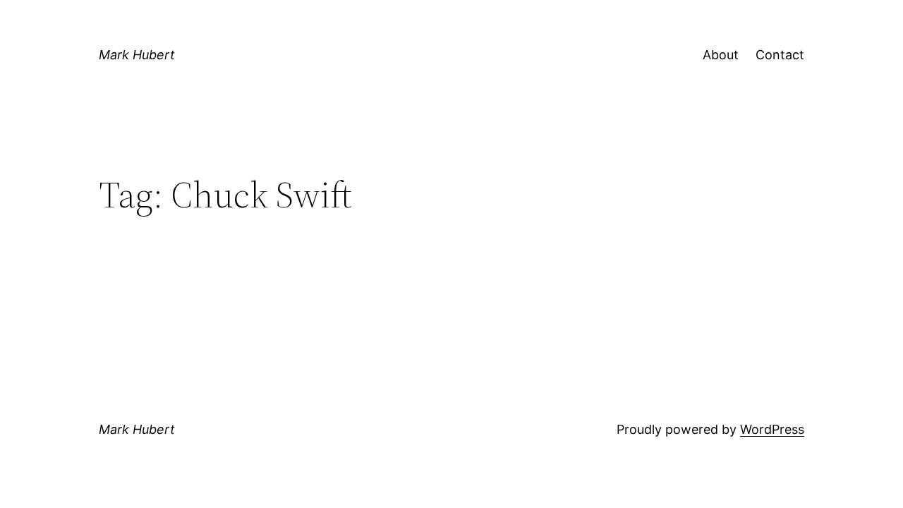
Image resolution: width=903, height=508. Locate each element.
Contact (780, 54)
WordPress (772, 429)
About (721, 54)
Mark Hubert (137, 54)
